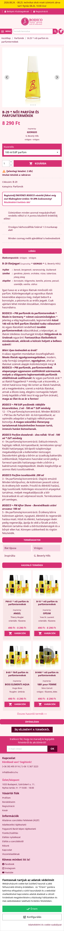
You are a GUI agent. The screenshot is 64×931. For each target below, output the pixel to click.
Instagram (9, 868)
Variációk (17, 633)
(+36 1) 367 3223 (30, 766)
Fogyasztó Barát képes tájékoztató (19, 828)
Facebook (9, 864)
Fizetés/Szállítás (10, 833)
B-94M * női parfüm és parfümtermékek (46, 674)
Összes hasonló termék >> (32, 713)
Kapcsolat (7, 849)
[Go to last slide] (7, 77)
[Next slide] (57, 77)
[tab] (29, 105)
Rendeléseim (8, 802)
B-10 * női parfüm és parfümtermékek (47, 603)
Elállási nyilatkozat (11, 837)
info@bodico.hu (10, 772)
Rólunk (5, 845)
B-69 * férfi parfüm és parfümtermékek (17, 674)
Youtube (8, 872)
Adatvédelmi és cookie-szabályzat (45, 924)
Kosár (5, 810)
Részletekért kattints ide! (17, 202)
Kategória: (7, 186)
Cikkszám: (7, 181)
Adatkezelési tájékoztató (14, 824)
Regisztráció (8, 806)
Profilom (6, 797)
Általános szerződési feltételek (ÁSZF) (20, 820)
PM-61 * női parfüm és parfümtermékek (17, 603)
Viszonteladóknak (10, 854)
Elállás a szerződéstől (13, 841)
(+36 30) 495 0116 (11, 766)
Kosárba (37, 163)
